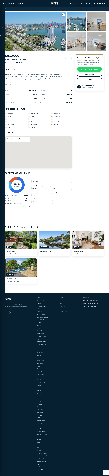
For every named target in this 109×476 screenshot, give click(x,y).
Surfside (39, 428)
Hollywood (40, 309)
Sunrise (39, 350)
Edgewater (40, 396)
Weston (39, 445)
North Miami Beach (42, 317)
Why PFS (69, 3)
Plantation (40, 377)
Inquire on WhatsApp (90, 69)
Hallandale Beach (41, 314)
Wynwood (39, 404)
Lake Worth (40, 393)
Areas (13, 3)
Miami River (40, 423)
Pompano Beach (41, 336)
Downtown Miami (42, 301)
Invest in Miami (77, 3)
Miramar (39, 439)
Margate (39, 385)
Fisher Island (40, 409)
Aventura (39, 311)
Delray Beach (40, 333)
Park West (39, 415)
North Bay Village (42, 434)
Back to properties (10, 8)
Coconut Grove (41, 401)
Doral (38, 366)
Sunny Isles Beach (42, 328)
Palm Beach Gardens (42, 453)
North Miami (40, 363)
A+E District (40, 418)
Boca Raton (40, 330)
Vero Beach (40, 469)
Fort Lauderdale (41, 306)
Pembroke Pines (41, 344)
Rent (8, 3)
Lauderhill (39, 347)
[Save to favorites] (63, 14)
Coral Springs (40, 379)
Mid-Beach (40, 352)
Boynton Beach (41, 339)
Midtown (39, 399)
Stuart (38, 464)
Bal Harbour (40, 426)
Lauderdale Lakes (41, 388)
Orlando (39, 325)
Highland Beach (41, 461)
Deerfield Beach (41, 341)
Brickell (39, 303)
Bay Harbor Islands (42, 431)
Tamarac (39, 358)
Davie (38, 442)
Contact (62, 309)
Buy (4, 3)
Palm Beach (40, 450)
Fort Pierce (40, 467)
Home (61, 301)
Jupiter (39, 390)
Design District (41, 420)
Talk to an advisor (99, 3)
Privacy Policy (64, 311)
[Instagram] (6, 312)
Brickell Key (40, 412)
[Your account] (89, 3)
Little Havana (40, 407)
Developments (20, 3)
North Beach (40, 355)
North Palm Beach (42, 456)
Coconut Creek (41, 382)
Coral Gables (40, 371)
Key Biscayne (40, 374)
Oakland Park (40, 448)
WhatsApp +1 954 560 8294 (91, 301)
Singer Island (40, 458)
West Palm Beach (42, 320)
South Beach (40, 322)
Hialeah (39, 369)
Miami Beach (40, 360)
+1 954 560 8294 (89, 74)
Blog (85, 3)
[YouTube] (10, 312)
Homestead (40, 437)
